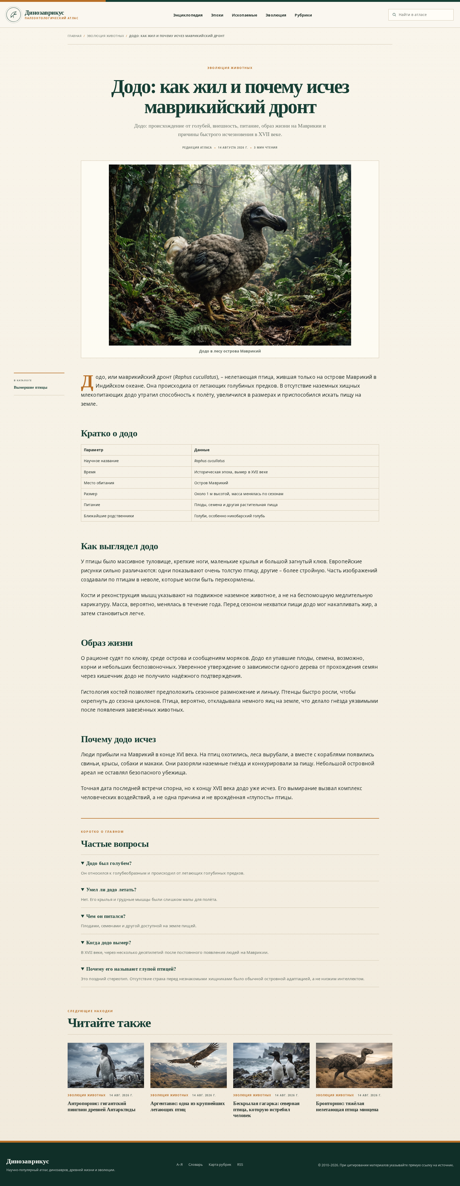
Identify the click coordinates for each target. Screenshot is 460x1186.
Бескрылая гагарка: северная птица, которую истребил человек (266, 1109)
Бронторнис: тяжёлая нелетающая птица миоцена (347, 1106)
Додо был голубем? (109, 863)
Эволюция (276, 15)
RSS (240, 1164)
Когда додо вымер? (108, 942)
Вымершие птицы (30, 387)
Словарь (195, 1164)
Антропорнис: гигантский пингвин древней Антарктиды (101, 1106)
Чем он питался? (106, 916)
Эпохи (217, 15)
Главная (74, 36)
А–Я (179, 1164)
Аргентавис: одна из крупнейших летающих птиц (187, 1106)
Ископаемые (244, 15)
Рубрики (303, 15)
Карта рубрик (220, 1164)
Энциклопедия (188, 15)
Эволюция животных (105, 36)
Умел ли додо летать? (111, 889)
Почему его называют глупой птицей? (131, 968)
